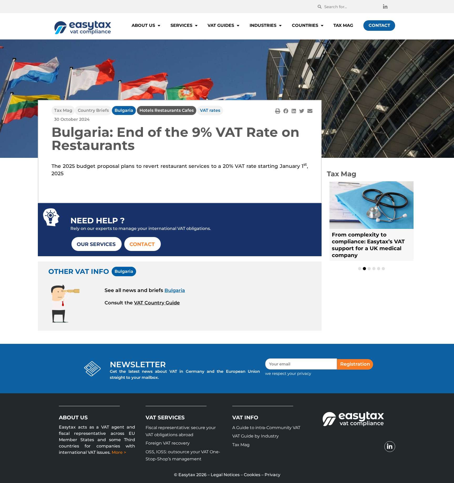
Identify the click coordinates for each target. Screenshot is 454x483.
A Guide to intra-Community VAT (266, 427)
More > (119, 452)
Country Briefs (93, 110)
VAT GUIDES (221, 25)
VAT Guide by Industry (255, 436)
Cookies (252, 474)
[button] (277, 111)
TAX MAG (343, 25)
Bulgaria (124, 110)
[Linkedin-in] (385, 7)
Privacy (272, 474)
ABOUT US (143, 25)
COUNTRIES (305, 25)
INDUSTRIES (263, 25)
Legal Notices (225, 474)
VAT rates (210, 110)
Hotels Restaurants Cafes (167, 110)
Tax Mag (63, 110)
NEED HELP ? (97, 220)
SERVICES (181, 25)
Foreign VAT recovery (168, 443)
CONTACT (379, 25)
